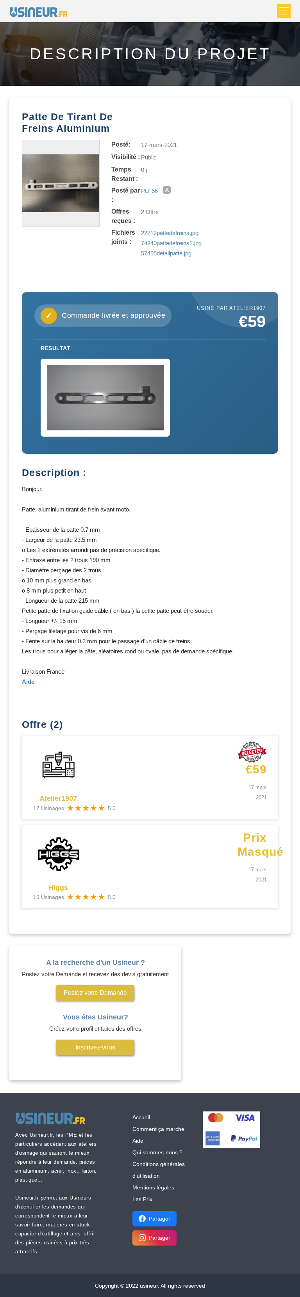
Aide (137, 1141)
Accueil (141, 1117)
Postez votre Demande (95, 992)
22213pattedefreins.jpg (169, 233)
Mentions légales (153, 1187)
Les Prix (142, 1199)
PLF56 (149, 191)
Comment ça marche (158, 1129)
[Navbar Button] (284, 11)
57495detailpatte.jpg (166, 253)
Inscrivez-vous (95, 1047)
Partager (159, 1219)
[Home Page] (41, 11)
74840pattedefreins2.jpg (171, 243)
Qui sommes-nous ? (157, 1152)
